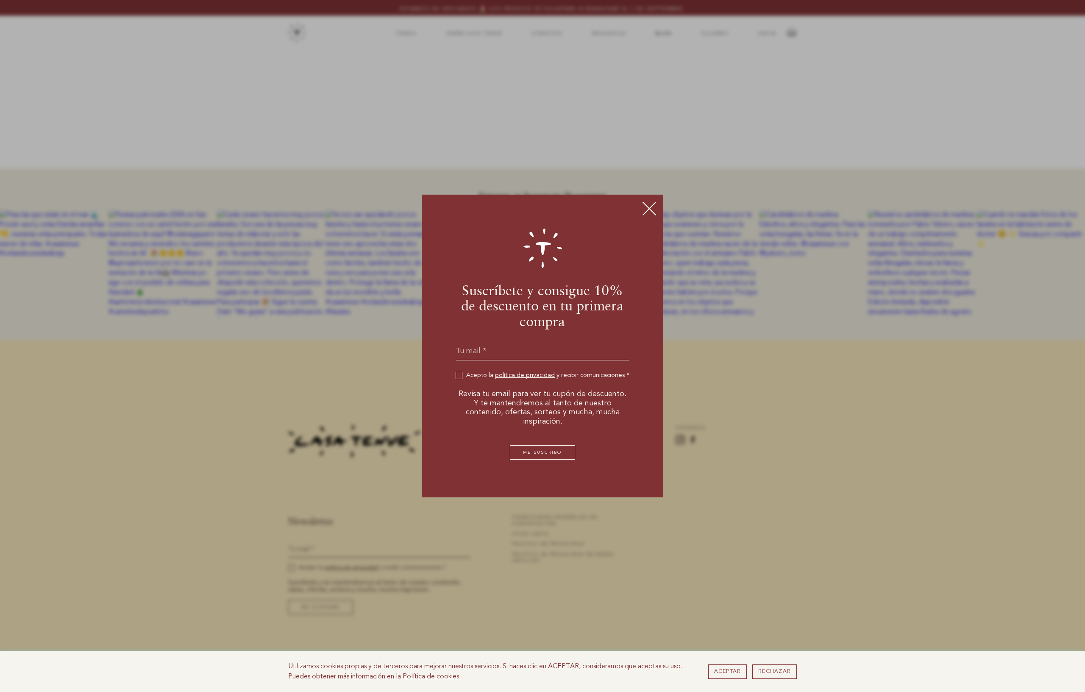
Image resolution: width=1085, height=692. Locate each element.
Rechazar (774, 671)
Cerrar (649, 208)
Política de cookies (431, 676)
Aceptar (727, 671)
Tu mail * (471, 351)
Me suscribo (542, 452)
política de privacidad (525, 375)
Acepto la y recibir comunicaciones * (547, 375)
